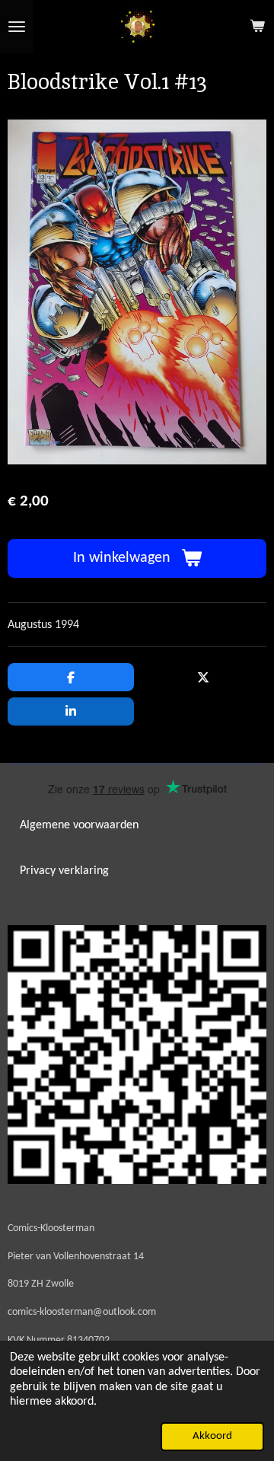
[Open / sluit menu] (16, 26)
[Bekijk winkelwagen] (257, 26)
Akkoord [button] (212, 1436)
